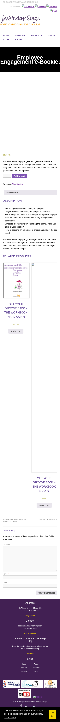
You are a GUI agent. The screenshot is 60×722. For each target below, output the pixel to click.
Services (20, 35)
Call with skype (30, 633)
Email (5, 582)
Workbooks (17, 183)
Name (6, 574)
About (18, 39)
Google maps (30, 615)
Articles (24, 671)
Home (6, 35)
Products (36, 35)
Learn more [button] (10, 717)
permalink (17, 519)
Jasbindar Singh (41, 701)
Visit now (30, 653)
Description (12, 192)
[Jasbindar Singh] (20, 24)
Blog (6, 39)
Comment (7, 544)
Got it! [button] (52, 714)
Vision (51, 35)
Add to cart (19, 176)
